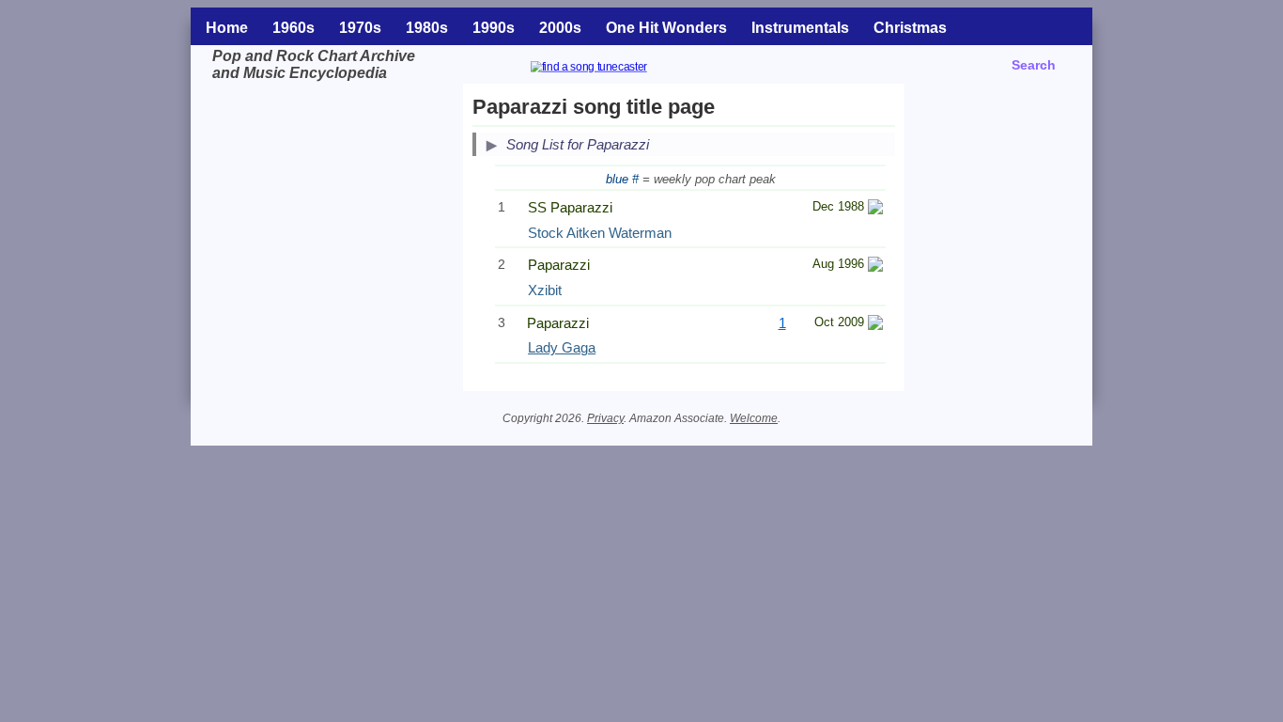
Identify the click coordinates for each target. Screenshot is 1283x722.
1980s (427, 28)
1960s (293, 28)
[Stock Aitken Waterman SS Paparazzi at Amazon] (875, 209)
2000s (560, 28)
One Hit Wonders (666, 28)
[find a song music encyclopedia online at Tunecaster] (611, 69)
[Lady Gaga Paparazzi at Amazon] (875, 325)
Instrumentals (800, 28)
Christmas (910, 28)
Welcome (754, 418)
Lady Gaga (561, 347)
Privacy (605, 418)
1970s (360, 28)
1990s (493, 28)
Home (227, 28)
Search (1034, 64)
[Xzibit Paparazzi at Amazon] (875, 267)
